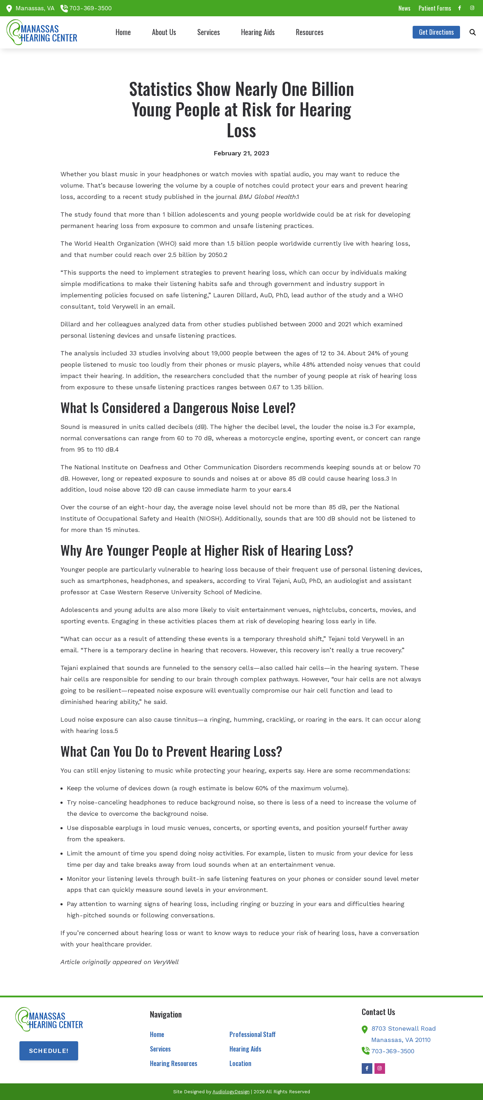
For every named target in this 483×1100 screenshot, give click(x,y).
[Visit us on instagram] (472, 8)
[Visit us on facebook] (459, 8)
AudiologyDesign (231, 1091)
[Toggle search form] (473, 32)
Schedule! (49, 1050)
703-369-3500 (90, 8)
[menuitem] (405, 8)
